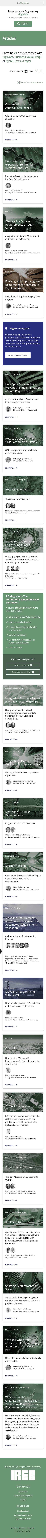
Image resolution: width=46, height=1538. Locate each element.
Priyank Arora (17, 190)
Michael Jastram (18, 1075)
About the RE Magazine (23, 1496)
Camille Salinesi (18, 130)
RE (23, 3)
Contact (23, 1499)
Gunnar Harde (25, 408)
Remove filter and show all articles (31, 82)
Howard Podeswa (26, 1436)
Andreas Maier (18, 1255)
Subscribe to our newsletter (21, 672)
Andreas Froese (32, 959)
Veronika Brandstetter (32, 961)
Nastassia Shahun (26, 781)
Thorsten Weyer (20, 959)
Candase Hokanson (28, 1191)
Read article (10, 140)
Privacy (31, 1528)
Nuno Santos (17, 574)
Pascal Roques (18, 1018)
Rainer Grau (24, 887)
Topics (25, 23)
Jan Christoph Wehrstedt (14, 961)
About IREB (23, 1492)
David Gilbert (17, 835)
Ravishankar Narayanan (28, 305)
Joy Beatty (16, 1191)
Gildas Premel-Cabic (20, 251)
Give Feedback (23, 1511)
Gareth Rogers (25, 1309)
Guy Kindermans (26, 459)
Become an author (23, 1519)
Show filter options (16, 71)
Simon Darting (30, 1255)
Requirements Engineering (23, 14)
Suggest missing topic (18, 355)
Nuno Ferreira (28, 574)
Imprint (22, 1528)
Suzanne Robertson (20, 511)
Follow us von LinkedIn (22, 665)
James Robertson (34, 511)
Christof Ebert (18, 1136)
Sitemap (13, 1528)
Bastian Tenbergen (20, 956)
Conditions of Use (22, 1531)
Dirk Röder (27, 835)
